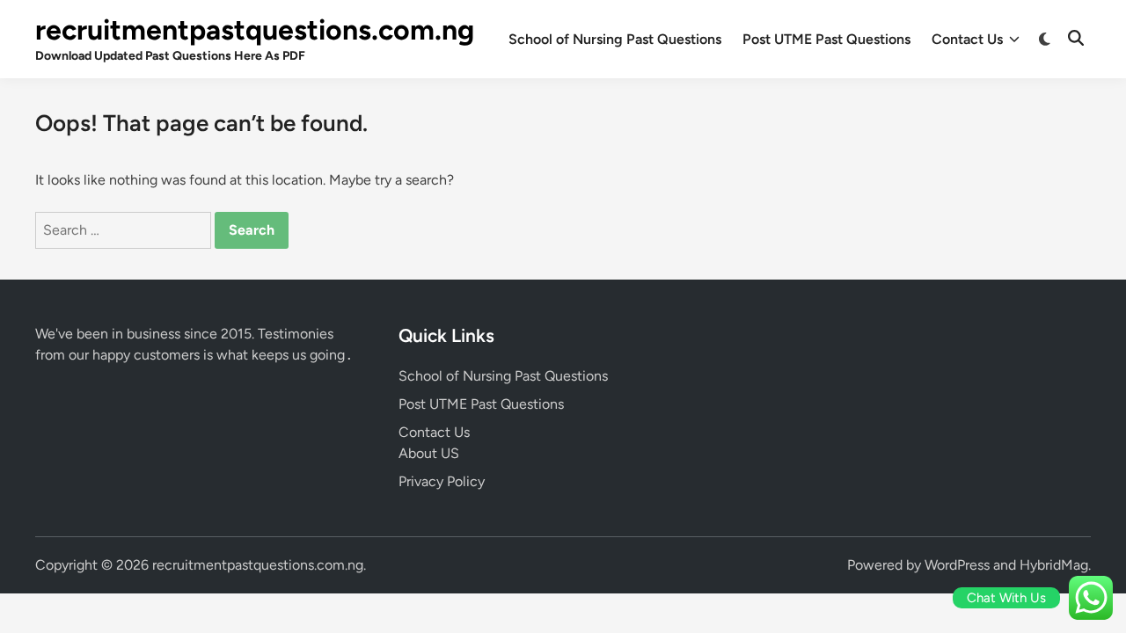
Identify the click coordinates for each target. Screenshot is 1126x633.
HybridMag (1054, 565)
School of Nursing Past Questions (614, 39)
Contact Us (967, 39)
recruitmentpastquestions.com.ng (254, 30)
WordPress (957, 565)
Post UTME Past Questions (826, 39)
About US (428, 453)
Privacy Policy (441, 481)
